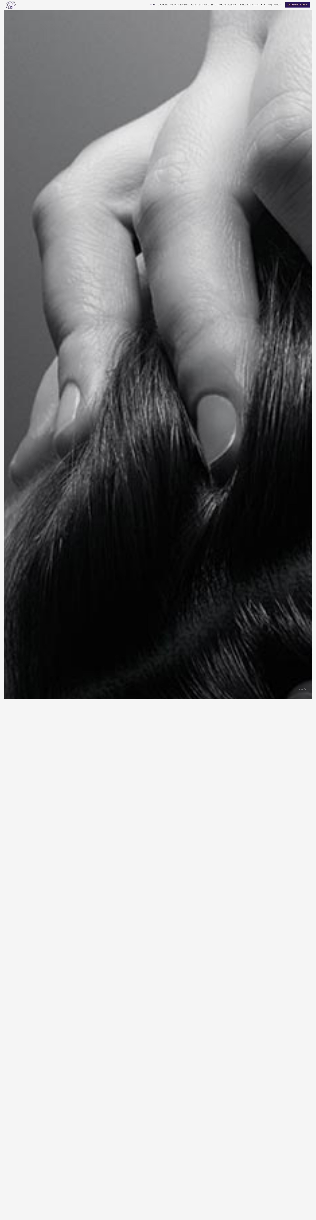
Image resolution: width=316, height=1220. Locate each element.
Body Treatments (200, 5)
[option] (158, 615)
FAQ (270, 5)
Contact (278, 5)
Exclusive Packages (248, 5)
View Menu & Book (297, 5)
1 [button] (300, 1210)
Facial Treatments (179, 5)
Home (153, 5)
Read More (122, 1213)
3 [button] (305, 1210)
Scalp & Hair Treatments (223, 5)
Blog (263, 5)
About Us (163, 5)
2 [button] (302, 1210)
